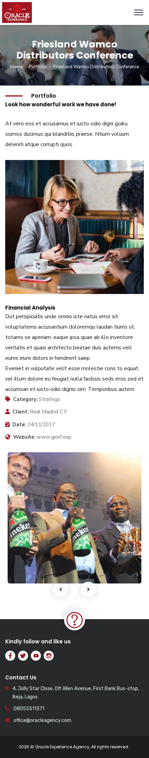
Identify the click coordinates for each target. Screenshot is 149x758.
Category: (25, 399)
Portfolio (38, 67)
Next (88, 589)
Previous (61, 589)
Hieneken (33, 558)
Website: (24, 437)
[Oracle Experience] (17, 12)
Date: (19, 424)
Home (16, 67)
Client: (20, 411)
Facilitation (33, 568)
